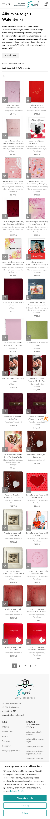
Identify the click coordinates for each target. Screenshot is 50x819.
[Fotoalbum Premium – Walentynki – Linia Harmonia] (13, 558)
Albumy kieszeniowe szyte (13, 149)
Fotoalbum (9, 422)
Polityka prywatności (11, 750)
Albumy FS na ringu (34, 758)
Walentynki (19, 111)
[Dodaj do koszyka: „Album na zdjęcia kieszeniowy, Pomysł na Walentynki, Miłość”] (5, 216)
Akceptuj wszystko (25, 798)
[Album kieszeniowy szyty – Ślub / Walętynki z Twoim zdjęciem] (13, 441)
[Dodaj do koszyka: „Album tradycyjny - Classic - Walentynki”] (5, 297)
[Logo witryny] (26, 4)
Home (4, 63)
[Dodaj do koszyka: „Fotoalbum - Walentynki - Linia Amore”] (28, 449)
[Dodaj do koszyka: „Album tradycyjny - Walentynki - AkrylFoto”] (28, 373)
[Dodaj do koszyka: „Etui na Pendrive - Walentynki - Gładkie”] (28, 338)
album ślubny (12, 460)
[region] (25, 790)
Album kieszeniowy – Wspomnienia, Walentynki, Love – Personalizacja (37, 183)
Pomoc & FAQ (8, 731)
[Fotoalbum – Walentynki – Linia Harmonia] (13, 520)
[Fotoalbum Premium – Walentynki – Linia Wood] (37, 403)
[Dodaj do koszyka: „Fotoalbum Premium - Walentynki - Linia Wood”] (28, 411)
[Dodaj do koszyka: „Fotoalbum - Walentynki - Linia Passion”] (5, 604)
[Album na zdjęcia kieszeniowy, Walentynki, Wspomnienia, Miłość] (13, 249)
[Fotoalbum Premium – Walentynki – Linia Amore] (13, 482)
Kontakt (5, 736)
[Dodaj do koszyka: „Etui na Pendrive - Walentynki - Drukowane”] (28, 490)
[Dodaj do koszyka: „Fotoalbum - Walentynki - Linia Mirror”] (5, 642)
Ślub (5, 460)
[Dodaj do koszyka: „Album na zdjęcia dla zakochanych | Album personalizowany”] (28, 136)
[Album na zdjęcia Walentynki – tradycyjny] (13, 365)
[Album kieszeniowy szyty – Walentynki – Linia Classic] (13, 329)
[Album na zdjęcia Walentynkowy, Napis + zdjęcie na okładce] (37, 249)
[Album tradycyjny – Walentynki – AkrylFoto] (37, 365)
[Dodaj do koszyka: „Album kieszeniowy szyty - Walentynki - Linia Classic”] (5, 338)
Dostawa (6, 741)
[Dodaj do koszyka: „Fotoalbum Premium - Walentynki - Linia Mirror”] (28, 642)
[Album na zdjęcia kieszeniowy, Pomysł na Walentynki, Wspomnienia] (37, 208)
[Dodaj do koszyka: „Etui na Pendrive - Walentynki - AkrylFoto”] (28, 528)
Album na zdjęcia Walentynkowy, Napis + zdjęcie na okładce (37, 264)
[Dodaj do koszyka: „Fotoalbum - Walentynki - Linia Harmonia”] (5, 528)
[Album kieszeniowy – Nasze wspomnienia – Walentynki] (13, 168)
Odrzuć (25, 813)
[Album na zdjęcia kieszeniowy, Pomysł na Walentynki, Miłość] (13, 208)
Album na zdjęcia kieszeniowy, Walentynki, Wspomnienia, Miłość (13, 264)
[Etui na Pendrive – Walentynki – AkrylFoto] (37, 520)
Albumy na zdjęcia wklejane (34, 733)
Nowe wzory (19, 146)
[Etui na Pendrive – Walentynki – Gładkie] (37, 329)
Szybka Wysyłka (8, 146)
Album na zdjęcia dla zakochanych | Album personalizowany (36, 143)
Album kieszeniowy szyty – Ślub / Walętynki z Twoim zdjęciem (13, 457)
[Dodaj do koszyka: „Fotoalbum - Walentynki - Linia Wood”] (5, 411)
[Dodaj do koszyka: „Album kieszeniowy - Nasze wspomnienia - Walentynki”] (5, 176)
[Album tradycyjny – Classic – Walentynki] (13, 289)
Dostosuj (25, 805)
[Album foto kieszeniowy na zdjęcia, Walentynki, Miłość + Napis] (13, 127)
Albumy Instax (8, 111)
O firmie (5, 727)
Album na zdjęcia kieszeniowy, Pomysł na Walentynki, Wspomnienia (37, 224)
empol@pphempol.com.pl (13, 715)
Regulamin (6, 746)
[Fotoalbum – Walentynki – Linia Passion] (13, 596)
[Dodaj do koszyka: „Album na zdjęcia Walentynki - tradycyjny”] (5, 373)
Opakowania (30, 500)
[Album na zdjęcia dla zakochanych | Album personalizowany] (37, 127)
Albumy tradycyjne (37, 384)
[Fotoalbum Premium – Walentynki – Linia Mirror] (37, 634)
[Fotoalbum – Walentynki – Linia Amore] (37, 441)
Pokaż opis (10, 55)
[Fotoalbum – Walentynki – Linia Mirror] (13, 634)
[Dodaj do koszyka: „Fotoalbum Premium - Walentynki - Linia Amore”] (5, 490)
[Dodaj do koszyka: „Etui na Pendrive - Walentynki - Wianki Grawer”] (28, 566)
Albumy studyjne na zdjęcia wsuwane (34, 752)
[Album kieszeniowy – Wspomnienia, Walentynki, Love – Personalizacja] (37, 168)
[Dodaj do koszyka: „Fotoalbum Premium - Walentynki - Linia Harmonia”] (5, 566)
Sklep (11, 63)
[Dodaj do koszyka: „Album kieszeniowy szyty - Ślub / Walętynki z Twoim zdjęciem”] (5, 449)
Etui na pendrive (42, 500)
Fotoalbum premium (36, 422)
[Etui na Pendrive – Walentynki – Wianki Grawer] (37, 558)
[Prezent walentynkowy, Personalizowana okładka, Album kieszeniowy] (37, 289)
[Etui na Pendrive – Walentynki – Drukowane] (37, 482)
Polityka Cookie (17, 791)
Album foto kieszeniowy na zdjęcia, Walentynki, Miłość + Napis (13, 143)
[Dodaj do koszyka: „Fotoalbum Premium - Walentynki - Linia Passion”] (28, 604)
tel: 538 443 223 (9, 711)
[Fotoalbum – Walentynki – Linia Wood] (13, 403)
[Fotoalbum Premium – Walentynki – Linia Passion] (37, 596)
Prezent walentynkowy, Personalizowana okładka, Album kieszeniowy (37, 304)
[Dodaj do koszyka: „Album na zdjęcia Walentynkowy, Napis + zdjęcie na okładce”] (28, 257)
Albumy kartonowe (34, 746)
